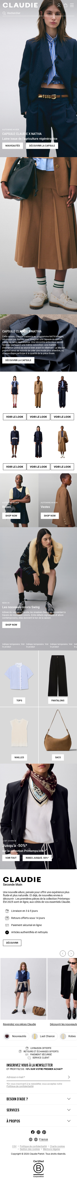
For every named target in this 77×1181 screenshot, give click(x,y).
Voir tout (10, 858)
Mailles (19, 757)
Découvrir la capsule (42, 145)
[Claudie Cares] (38, 1168)
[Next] (71, 954)
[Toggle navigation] (72, 5)
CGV (14, 1146)
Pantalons (57, 700)
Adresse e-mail (15, 1077)
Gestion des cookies (29, 1149)
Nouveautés (12, 145)
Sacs (58, 757)
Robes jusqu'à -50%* (37, 858)
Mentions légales (51, 1149)
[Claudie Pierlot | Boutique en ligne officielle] (20, 5)
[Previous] (63, 954)
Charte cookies (57, 1146)
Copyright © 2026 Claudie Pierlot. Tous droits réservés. (38, 1154)
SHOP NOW (11, 515)
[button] (59, 4)
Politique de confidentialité (33, 1146)
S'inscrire (68, 1077)
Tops (19, 700)
